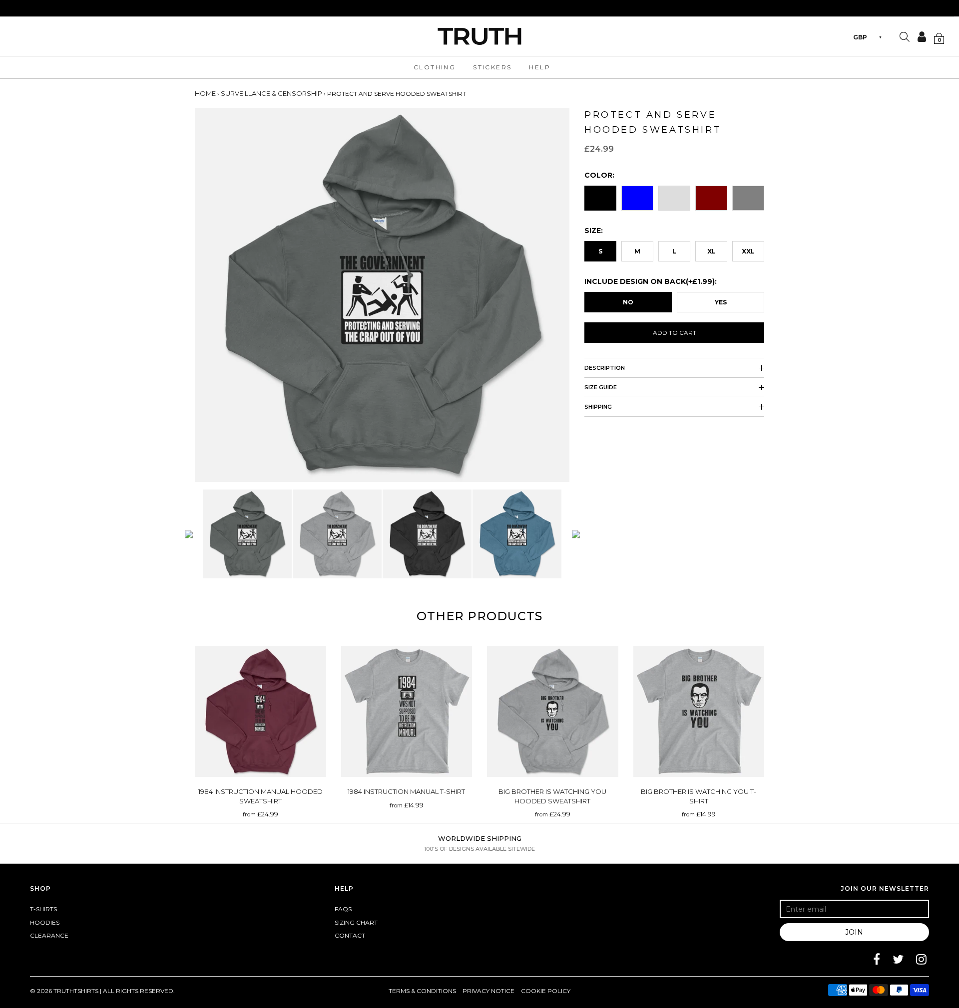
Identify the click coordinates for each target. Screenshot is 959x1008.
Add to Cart (674, 332)
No (628, 302)
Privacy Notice (488, 991)
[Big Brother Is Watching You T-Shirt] (699, 711)
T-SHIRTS (43, 909)
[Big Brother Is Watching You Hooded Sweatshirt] (552, 711)
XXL (748, 251)
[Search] (905, 38)
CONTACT (350, 935)
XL (711, 251)
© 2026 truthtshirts (65, 991)
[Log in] (918, 36)
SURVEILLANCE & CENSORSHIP (271, 93)
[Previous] (188, 534)
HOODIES (44, 922)
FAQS (343, 909)
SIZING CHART (356, 922)
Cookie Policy (545, 991)
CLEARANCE (49, 935)
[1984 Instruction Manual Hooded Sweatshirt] (260, 711)
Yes (721, 302)
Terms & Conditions (422, 991)
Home (205, 93)
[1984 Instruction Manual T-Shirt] (407, 711)
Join (854, 932)
